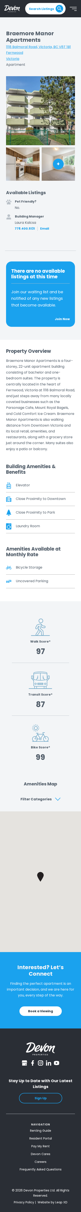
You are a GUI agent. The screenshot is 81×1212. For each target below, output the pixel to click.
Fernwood (14, 52)
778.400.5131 (25, 229)
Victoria (12, 58)
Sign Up (41, 1098)
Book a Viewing (40, 1011)
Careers (40, 1162)
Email (44, 229)
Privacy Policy (24, 1202)
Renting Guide (40, 1130)
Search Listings (41, 8)
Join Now (62, 319)
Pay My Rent (40, 1146)
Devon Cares (40, 1154)
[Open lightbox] (40, 110)
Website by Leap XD (52, 1202)
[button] (40, 876)
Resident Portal (40, 1138)
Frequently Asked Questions (41, 1169)
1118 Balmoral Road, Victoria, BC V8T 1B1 (38, 46)
